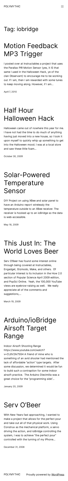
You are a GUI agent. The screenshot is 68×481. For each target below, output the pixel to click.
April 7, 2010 (10, 91)
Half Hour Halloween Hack (29, 114)
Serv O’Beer (22, 405)
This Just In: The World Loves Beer (31, 247)
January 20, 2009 (13, 386)
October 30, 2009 (13, 156)
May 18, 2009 (11, 224)
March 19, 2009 (12, 301)
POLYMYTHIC (12, 6)
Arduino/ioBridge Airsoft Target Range (30, 328)
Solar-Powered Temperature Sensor (27, 183)
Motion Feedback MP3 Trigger (31, 50)
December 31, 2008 (14, 447)
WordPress (57, 474)
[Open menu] (62, 6)
